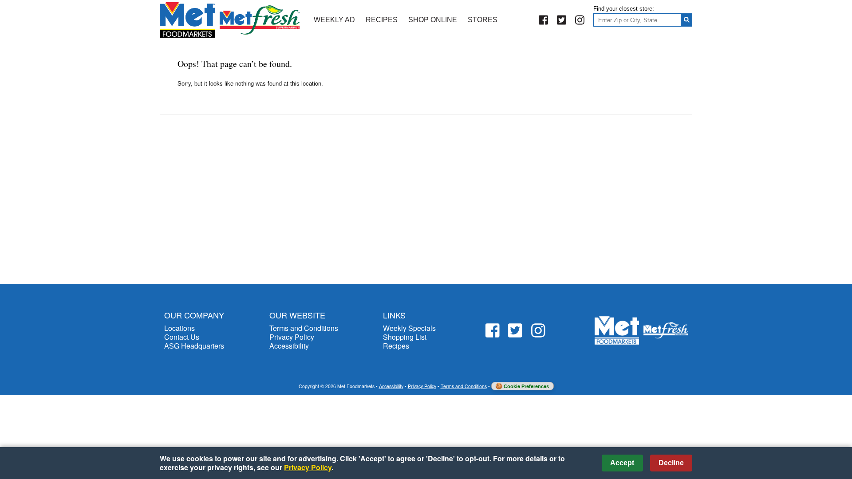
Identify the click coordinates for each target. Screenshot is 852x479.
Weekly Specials (409, 328)
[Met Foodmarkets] (230, 20)
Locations (179, 328)
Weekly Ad (334, 20)
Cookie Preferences (526, 386)
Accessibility (289, 346)
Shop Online (432, 20)
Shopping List (404, 337)
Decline (671, 463)
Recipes (382, 20)
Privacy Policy (291, 337)
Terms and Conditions (303, 328)
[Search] (686, 20)
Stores (482, 20)
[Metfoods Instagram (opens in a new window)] (579, 20)
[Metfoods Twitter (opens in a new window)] (561, 20)
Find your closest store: (623, 8)
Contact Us (181, 337)
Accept (622, 463)
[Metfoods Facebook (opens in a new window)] (543, 20)
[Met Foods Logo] (641, 330)
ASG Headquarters (194, 346)
